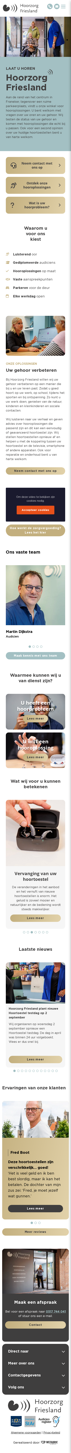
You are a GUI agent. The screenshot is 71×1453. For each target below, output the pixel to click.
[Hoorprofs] (16, 1421)
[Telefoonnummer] (50, 6)
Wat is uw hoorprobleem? (37, 205)
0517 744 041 (56, 1311)
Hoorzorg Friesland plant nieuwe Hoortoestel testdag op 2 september (33, 1013)
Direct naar (18, 1351)
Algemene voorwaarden (26, 1432)
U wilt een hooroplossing (36, 744)
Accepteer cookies (35, 510)
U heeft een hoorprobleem (35, 706)
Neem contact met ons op (36, 165)
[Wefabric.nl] (49, 1443)
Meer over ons (21, 1363)
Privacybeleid (51, 1432)
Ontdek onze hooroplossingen (37, 185)
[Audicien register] (49, 1421)
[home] (20, 8)
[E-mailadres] (57, 6)
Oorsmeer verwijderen (44, 873)
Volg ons (16, 1387)
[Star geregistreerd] (30, 1421)
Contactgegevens (24, 1375)
